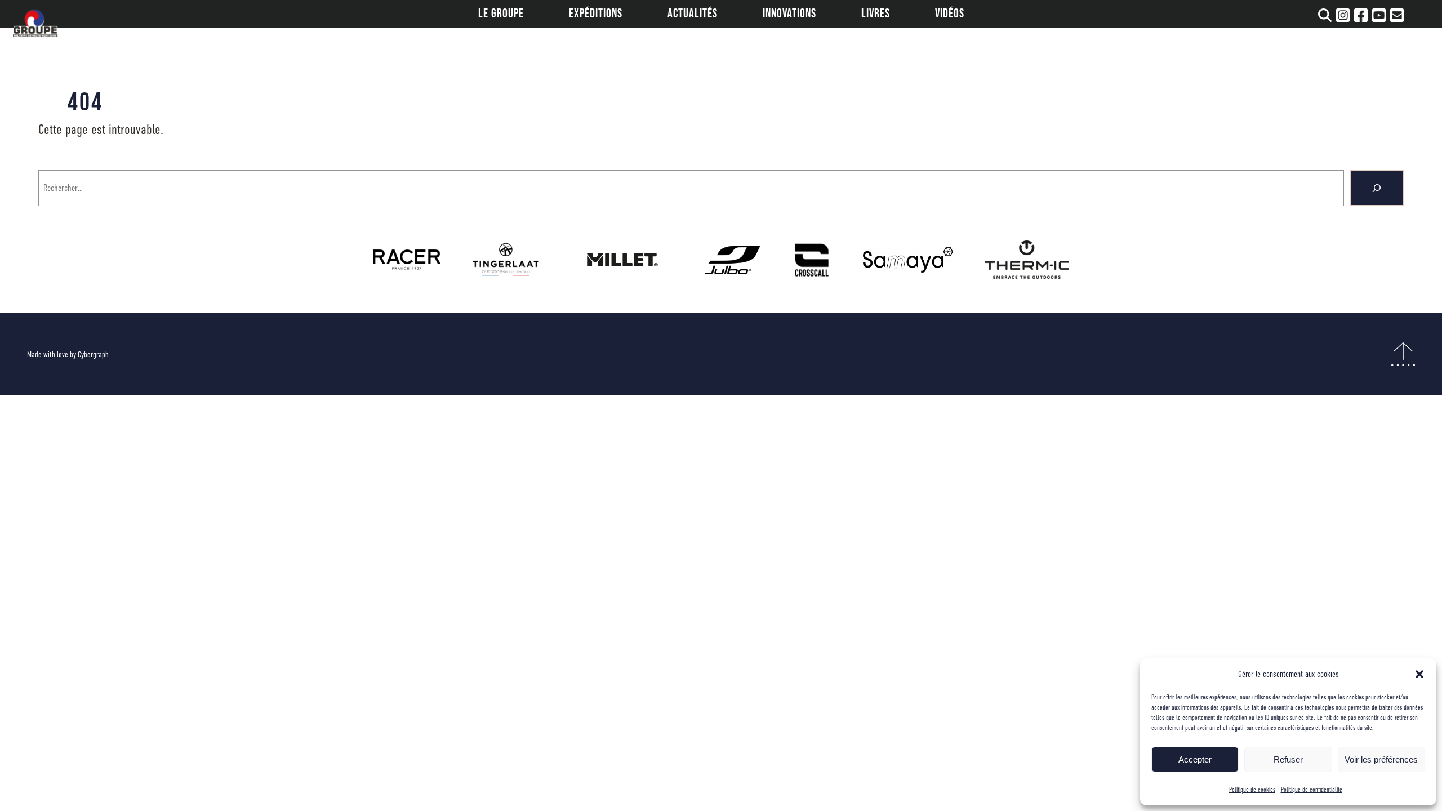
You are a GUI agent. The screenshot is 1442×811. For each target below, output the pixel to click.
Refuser (1288, 759)
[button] (1419, 674)
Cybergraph (93, 354)
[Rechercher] (1377, 188)
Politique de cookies (1252, 790)
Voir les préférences (1381, 759)
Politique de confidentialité (1311, 790)
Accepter (1195, 759)
